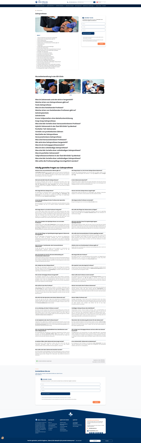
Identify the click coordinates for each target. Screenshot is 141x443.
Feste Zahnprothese (42, 40)
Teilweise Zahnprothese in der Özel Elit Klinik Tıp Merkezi (49, 64)
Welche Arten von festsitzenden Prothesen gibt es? (48, 42)
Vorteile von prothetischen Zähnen (45, 52)
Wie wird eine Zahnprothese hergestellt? (46, 58)
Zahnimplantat (78, 5)
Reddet (107, 440)
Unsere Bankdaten (51, 425)
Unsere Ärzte (98, 5)
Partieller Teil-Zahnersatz (43, 51)
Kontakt (104, 5)
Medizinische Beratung (77, 424)
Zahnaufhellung (63, 429)
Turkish (99, 2)
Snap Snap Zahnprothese (43, 47)
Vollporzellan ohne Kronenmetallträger (46, 46)
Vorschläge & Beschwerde (75, 423)
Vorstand (50, 429)
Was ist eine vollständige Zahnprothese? (46, 60)
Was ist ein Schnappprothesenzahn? (45, 59)
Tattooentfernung (63, 426)
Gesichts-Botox (63, 422)
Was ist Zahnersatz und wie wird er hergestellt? (47, 37)
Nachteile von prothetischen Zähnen (45, 54)
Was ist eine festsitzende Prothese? (45, 41)
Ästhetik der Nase (69, 5)
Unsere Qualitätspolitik (52, 424)
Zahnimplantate (41, 44)
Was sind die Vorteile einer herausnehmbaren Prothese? (49, 49)
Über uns (50, 422)
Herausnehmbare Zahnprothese (44, 55)
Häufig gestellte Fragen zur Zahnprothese (46, 68)
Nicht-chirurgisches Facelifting (64, 424)
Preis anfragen (75, 426)
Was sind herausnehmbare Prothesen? (46, 56)
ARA (94, 2)
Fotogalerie (50, 428)
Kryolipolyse (62, 427)
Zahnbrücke (40, 45)
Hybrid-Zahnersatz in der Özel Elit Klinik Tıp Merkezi (48, 50)
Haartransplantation (64, 430)
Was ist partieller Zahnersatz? (44, 63)
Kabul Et (95, 440)
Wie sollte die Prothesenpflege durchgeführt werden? (49, 66)
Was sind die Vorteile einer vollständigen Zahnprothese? (49, 61)
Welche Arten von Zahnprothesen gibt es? (46, 39)
